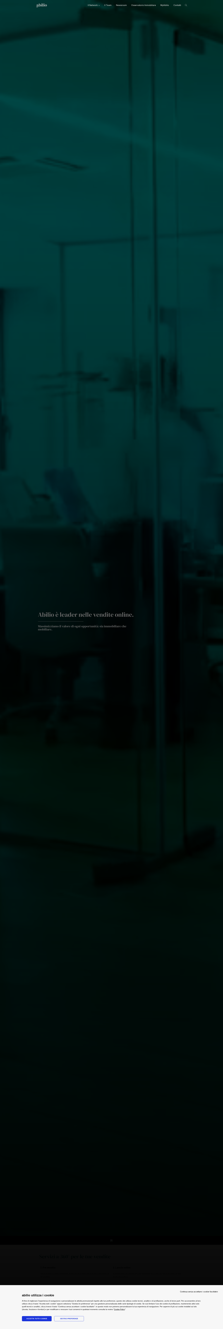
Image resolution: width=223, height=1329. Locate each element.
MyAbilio (164, 5)
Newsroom (121, 5)
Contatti (177, 5)
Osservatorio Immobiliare (143, 5)
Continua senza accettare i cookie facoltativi (199, 1292)
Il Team (108, 5)
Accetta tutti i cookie (36, 1319)
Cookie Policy (119, 1309)
